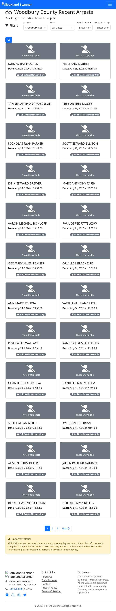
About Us (47, 576)
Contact (46, 584)
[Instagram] (19, 595)
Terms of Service (51, 591)
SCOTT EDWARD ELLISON (80, 143)
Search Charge (102, 22)
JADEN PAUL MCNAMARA (80, 463)
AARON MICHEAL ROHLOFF (27, 223)
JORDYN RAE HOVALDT (24, 64)
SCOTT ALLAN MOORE (23, 423)
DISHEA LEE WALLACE (23, 343)
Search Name (84, 22)
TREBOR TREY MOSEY (77, 104)
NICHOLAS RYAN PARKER (25, 143)
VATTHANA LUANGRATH (79, 303)
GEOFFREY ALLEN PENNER (26, 263)
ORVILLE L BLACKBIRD (77, 263)
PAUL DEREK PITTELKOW (79, 223)
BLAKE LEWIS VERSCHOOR (26, 503)
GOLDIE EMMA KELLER (78, 503)
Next (65, 528)
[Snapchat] (13, 595)
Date (52, 22)
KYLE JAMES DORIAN (76, 423)
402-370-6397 (16, 588)
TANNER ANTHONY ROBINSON (29, 104)
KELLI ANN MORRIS (75, 64)
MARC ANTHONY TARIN (78, 183)
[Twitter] (24, 595)
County (27, 22)
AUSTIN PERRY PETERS (23, 463)
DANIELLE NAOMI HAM (78, 383)
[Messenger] (7, 595)
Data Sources (49, 580)
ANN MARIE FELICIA (22, 303)
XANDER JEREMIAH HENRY (80, 343)
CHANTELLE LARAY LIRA (24, 383)
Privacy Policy (49, 587)
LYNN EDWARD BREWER (25, 183)
